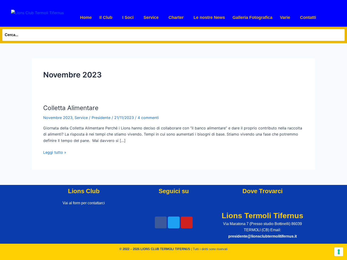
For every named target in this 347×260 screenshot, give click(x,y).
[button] (107, 17)
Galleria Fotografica (252, 17)
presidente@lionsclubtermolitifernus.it (262, 236)
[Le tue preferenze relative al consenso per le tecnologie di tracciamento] (338, 251)
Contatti (308, 17)
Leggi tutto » (54, 152)
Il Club (105, 17)
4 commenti (148, 117)
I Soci (128, 17)
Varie (285, 17)
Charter (176, 17)
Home (86, 17)
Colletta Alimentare (70, 107)
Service (151, 17)
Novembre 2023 (57, 117)
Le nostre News (209, 17)
